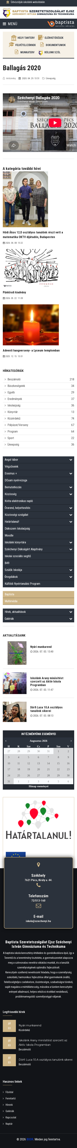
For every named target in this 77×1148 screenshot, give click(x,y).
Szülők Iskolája (13, 570)
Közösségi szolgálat (16, 515)
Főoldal (9, 1092)
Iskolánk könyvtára (15, 542)
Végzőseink (11, 466)
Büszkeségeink (16, 386)
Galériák (9, 618)
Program (12, 431)
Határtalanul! (12, 521)
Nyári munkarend (41, 647)
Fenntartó (11, 1098)
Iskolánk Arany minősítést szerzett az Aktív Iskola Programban (46, 681)
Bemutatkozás (13, 487)
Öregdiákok (11, 577)
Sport (10, 438)
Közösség (10, 494)
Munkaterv (27, 52)
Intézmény (11, 78)
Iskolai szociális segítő (18, 556)
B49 (7, 563)
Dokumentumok (56, 45)
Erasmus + (11, 473)
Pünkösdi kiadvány (14, 292)
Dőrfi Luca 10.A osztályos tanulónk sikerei (46, 709)
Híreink (9, 1104)
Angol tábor (11, 459)
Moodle (9, 535)
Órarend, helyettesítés (17, 508)
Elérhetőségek (54, 37)
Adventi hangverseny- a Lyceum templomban (31, 350)
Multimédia (11, 601)
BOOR (30, 1139)
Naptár (9, 1123)
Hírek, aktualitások (15, 612)
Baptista (9, 594)
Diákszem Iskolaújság (17, 528)
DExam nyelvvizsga (16, 480)
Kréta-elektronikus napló (19, 501)
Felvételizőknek (25, 45)
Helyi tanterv (26, 37)
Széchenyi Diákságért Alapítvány (24, 549)
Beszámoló (14, 379)
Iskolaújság (13, 405)
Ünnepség (13, 444)
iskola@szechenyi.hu (38, 921)
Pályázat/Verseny (17, 425)
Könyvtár (12, 412)
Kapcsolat (11, 1117)
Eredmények (14, 399)
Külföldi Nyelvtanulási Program (22, 583)
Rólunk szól (52, 52)
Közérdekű (13, 418)
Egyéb (11, 392)
